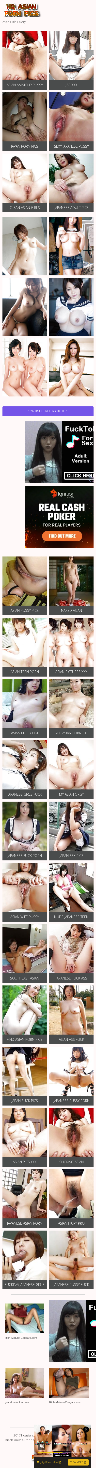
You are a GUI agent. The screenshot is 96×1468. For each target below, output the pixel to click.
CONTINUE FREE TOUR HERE (48, 411)
